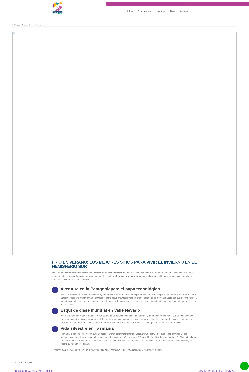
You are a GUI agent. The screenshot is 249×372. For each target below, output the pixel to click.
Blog (172, 11)
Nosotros (160, 11)
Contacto (184, 11)
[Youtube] (186, 4)
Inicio (130, 11)
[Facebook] (197, 4)
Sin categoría (26, 362)
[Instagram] (191, 4)
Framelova (40, 25)
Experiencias (144, 11)
